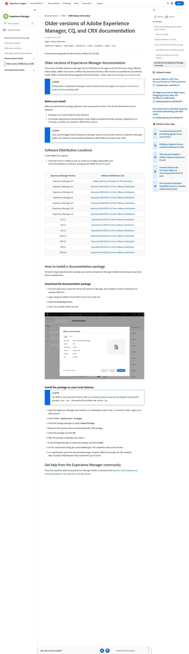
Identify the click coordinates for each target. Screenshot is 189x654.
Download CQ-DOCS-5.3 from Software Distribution (112, 230)
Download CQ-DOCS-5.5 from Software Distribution (112, 219)
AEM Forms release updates (15, 70)
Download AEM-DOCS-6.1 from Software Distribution (112, 197)
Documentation (51, 15)
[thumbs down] (107, 651)
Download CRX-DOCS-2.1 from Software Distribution (112, 247)
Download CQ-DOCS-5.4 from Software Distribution (112, 225)
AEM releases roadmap (13, 48)
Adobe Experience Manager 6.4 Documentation (113, 181)
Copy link (171, 17)
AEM (63, 15)
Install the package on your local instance (167, 56)
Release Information (58, 41)
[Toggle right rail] (154, 10)
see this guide (104, 163)
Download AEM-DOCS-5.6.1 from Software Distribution (112, 208)
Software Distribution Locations (165, 39)
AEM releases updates (12, 43)
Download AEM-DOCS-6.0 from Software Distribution (113, 203)
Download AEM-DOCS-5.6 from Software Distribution (113, 214)
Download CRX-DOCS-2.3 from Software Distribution (112, 236)
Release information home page (17, 38)
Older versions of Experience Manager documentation (167, 28)
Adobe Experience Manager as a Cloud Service (120, 75)
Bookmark (160, 17)
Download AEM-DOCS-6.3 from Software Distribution (113, 186)
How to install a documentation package (168, 45)
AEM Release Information (79, 15)
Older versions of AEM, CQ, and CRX (20, 64)
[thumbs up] (102, 651)
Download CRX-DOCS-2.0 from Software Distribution (112, 252)
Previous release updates (13, 58)
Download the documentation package (170, 50)
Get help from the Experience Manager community (168, 64)
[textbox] (18, 23)
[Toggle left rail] (35, 10)
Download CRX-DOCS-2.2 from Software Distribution (112, 241)
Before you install (162, 34)
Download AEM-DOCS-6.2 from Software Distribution (113, 192)
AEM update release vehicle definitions (18, 53)
